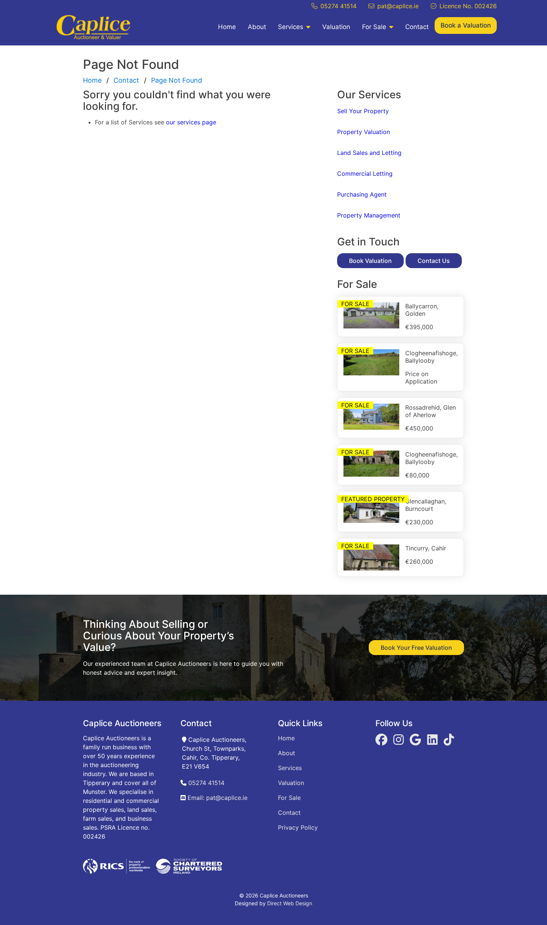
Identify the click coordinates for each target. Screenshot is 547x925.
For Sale (374, 27)
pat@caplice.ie (398, 6)
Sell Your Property (363, 111)
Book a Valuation (466, 25)
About (257, 27)
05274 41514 (338, 6)
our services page (191, 122)
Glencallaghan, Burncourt (425, 505)
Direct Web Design (289, 903)
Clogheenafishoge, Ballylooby (431, 356)
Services (290, 27)
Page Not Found (176, 80)
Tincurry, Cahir (425, 548)
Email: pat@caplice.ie (216, 797)
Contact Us (434, 260)
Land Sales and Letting (369, 152)
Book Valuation (370, 260)
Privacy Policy (298, 827)
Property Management (368, 215)
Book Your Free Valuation (416, 647)
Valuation (336, 27)
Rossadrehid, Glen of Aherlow (430, 411)
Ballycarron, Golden (421, 309)
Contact (417, 27)
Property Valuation (363, 132)
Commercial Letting (365, 173)
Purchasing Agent (362, 194)
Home (227, 27)
